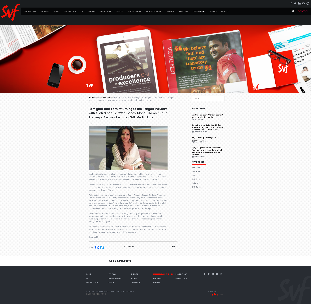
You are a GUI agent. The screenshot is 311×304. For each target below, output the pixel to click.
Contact (157, 283)
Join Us (213, 11)
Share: (91, 247)
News (110, 97)
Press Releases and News (163, 274)
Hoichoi (170, 11)
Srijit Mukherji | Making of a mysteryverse (204, 138)
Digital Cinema (134, 11)
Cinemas (91, 11)
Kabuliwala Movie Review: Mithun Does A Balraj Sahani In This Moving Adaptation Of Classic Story (207, 127)
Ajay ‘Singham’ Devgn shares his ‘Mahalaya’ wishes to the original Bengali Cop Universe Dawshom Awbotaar (207, 151)
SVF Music (196, 171)
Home (91, 97)
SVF (193, 175)
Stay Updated (120, 261)
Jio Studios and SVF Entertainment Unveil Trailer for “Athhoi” (207, 116)
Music (56, 11)
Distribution (70, 11)
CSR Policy (135, 283)
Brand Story (30, 11)
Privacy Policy (181, 278)
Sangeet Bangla (153, 11)
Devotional (105, 11)
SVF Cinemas (197, 187)
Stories (119, 11)
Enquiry (225, 11)
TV (82, 11)
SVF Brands (196, 167)
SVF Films (45, 11)
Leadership (183, 11)
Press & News (199, 11)
